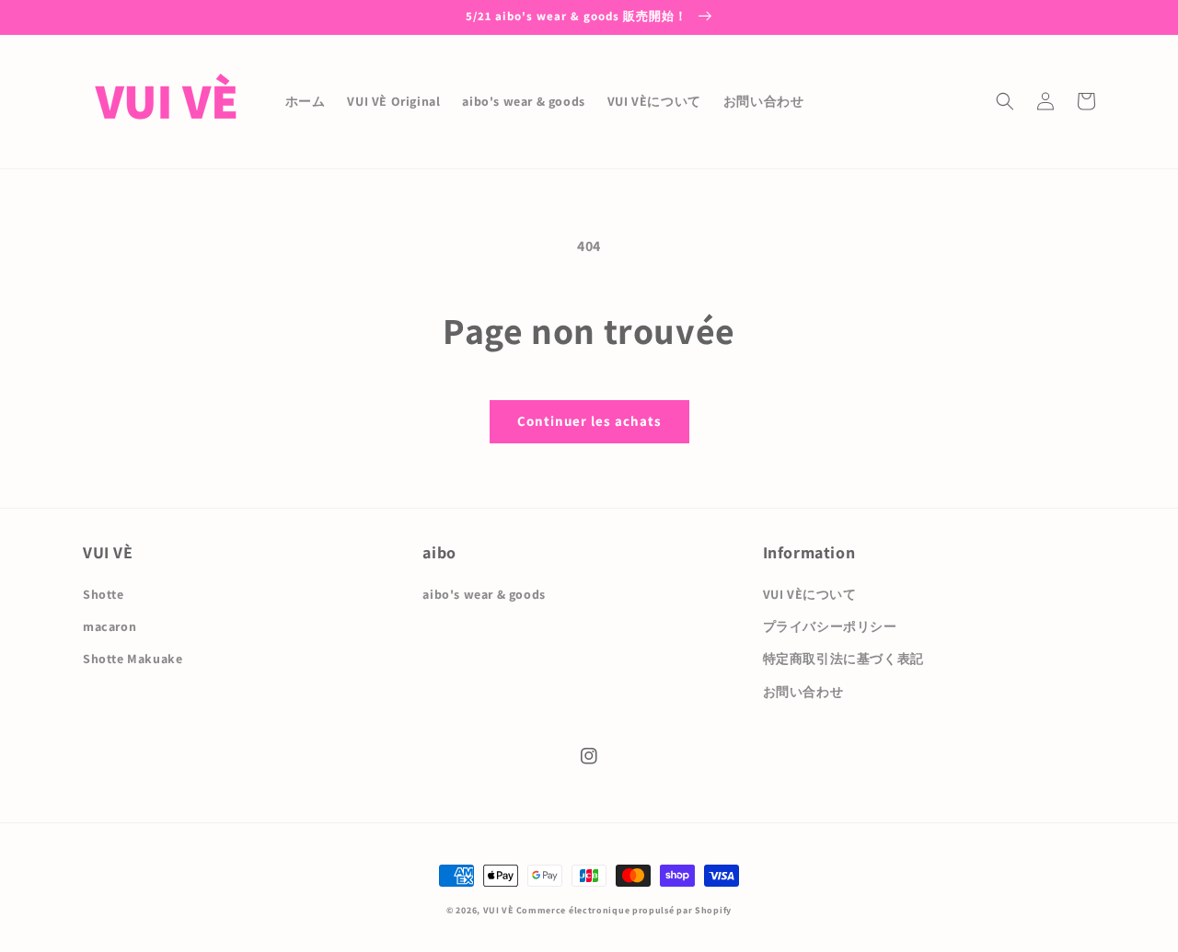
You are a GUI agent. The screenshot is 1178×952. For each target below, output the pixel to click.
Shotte (103, 594)
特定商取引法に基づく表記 (843, 658)
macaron (109, 626)
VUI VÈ (498, 910)
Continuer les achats (589, 421)
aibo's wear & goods (483, 594)
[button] (1005, 101)
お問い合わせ (803, 691)
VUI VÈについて (810, 594)
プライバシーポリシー (830, 626)
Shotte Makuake (132, 658)
